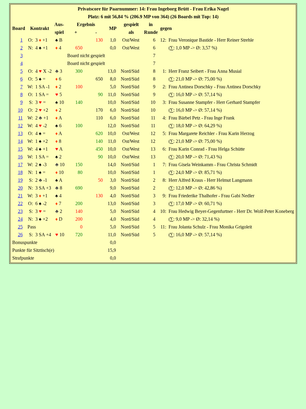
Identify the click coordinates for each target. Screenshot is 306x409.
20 (20, 187)
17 (20, 164)
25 (20, 226)
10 (20, 110)
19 (20, 180)
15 (20, 149)
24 (20, 219)
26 (20, 234)
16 (20, 156)
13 (20, 133)
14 (20, 141)
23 (20, 211)
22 (20, 203)
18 (20, 172)
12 (20, 125)
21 (20, 195)
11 (20, 117)
